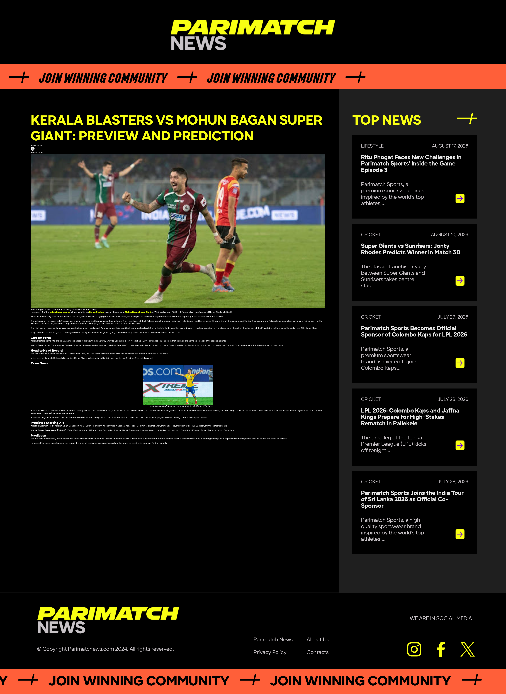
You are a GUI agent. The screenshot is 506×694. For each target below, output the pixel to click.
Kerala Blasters (96, 312)
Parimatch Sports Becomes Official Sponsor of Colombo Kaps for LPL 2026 (414, 331)
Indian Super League (60, 312)
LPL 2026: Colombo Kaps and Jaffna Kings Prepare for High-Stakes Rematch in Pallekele (410, 417)
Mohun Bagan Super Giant (138, 312)
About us (318, 640)
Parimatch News (273, 640)
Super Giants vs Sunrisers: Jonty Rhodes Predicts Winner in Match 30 (410, 249)
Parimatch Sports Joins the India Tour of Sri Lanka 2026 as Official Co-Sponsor (412, 499)
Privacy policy (270, 652)
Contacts (318, 652)
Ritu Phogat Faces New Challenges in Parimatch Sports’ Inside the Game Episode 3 (411, 164)
